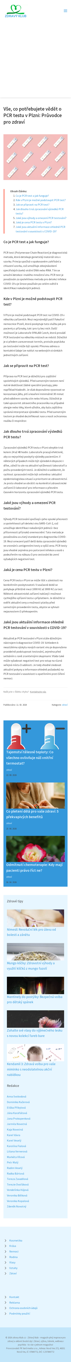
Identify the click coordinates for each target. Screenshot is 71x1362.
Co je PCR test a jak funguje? (32, 195)
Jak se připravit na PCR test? (32, 204)
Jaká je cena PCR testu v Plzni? (34, 222)
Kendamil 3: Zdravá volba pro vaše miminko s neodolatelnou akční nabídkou (31, 1069)
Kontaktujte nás (38, 691)
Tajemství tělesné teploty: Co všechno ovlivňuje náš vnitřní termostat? (29, 758)
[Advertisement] (35, 55)
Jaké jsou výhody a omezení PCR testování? (41, 218)
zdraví (65, 704)
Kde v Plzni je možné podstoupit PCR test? (41, 200)
